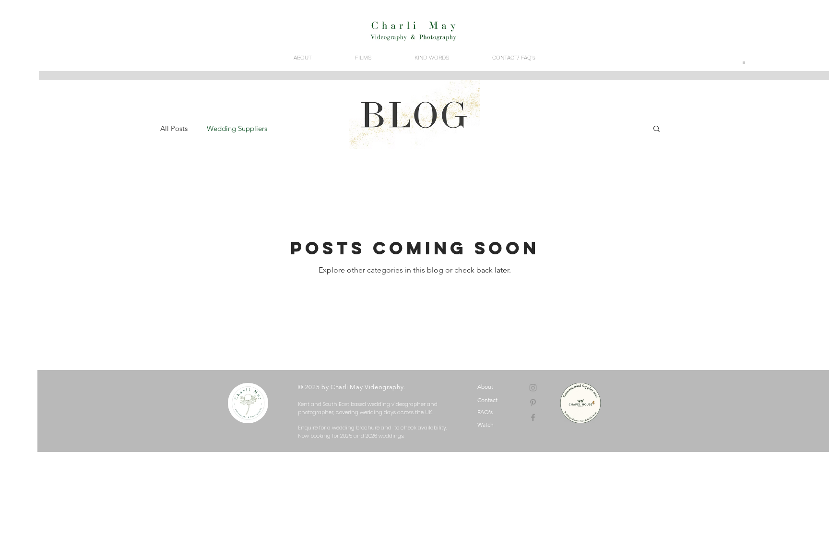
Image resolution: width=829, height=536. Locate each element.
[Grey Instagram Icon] (533, 388)
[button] (656, 129)
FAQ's (485, 412)
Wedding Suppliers (237, 128)
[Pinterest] (533, 402)
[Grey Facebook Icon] (533, 417)
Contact (487, 400)
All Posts (174, 128)
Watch (485, 424)
